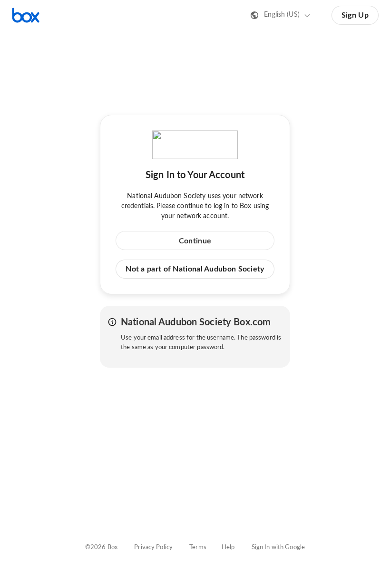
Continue (195, 241)
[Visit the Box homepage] (25, 15)
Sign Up (355, 15)
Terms (197, 547)
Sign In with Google (278, 547)
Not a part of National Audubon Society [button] (195, 269)
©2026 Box (101, 547)
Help (228, 547)
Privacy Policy (153, 547)
